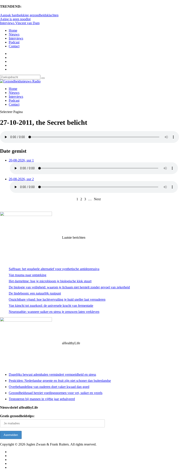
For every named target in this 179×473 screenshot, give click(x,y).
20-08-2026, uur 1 (21, 160)
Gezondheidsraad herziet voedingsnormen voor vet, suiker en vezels (55, 393)
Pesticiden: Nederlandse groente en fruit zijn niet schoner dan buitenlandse (60, 380)
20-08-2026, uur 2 (21, 179)
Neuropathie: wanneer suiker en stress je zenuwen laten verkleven (54, 312)
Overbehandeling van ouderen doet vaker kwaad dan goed (49, 387)
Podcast (14, 42)
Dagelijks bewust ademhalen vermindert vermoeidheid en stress (52, 374)
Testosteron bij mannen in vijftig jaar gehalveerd (42, 399)
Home (13, 30)
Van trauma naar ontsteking (27, 275)
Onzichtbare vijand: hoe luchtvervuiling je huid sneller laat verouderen (57, 299)
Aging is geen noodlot (15, 19)
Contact (14, 46)
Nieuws (14, 34)
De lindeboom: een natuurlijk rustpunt (35, 293)
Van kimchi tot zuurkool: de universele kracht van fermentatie (51, 305)
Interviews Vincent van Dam (20, 23)
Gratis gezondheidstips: (17, 416)
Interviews (16, 38)
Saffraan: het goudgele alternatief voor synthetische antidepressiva (54, 269)
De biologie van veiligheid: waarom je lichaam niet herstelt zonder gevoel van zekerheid (69, 287)
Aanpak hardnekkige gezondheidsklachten (29, 15)
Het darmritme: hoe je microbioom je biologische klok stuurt (50, 281)
